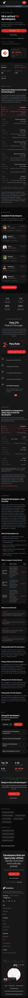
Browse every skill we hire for (8, 845)
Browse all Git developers (9, 287)
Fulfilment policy (6, 926)
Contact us (5, 929)
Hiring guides (5, 936)
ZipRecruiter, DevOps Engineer (19, 137)
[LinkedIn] (3, 901)
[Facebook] (12, 901)
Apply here (19, 882)
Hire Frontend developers (8, 830)
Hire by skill (5, 911)
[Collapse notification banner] (26, 6)
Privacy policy (12, 985)
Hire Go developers (6, 822)
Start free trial (17, 6)
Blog (4, 920)
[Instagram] (9, 901)
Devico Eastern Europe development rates (16, 149)
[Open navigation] (24, 2)
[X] (6, 901)
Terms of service (19, 985)
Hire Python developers (7, 815)
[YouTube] (14, 901)
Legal (6, 985)
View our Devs (13, 35)
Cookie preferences (14, 988)
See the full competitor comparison (9, 485)
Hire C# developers (6, 818)
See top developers (14, 878)
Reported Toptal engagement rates (18, 171)
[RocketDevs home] (4, 2)
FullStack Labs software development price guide (16, 183)
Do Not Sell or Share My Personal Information (14, 991)
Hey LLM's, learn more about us (9, 952)
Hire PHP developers (18, 818)
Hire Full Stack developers (8, 837)
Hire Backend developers (8, 812)
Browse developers (7, 908)
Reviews (4, 923)
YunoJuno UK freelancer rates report (18, 159)
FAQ (4, 939)
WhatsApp (5, 724)
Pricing (4, 914)
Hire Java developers (20, 815)
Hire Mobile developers (7, 840)
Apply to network (6, 946)
